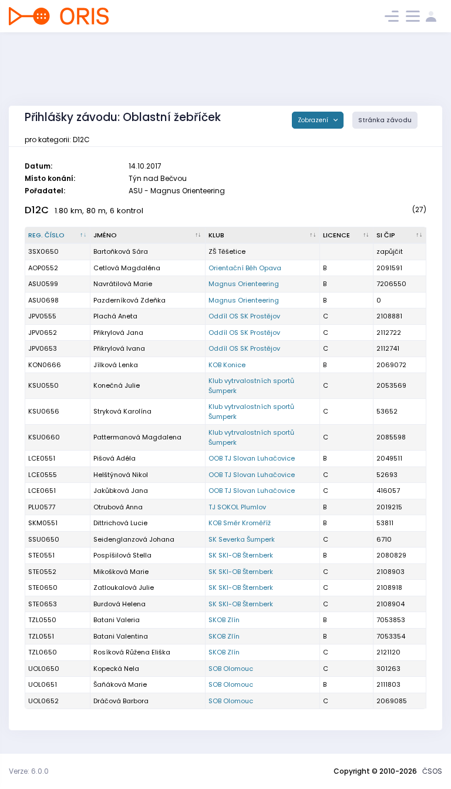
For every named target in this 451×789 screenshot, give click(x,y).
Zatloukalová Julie (123, 587)
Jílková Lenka (115, 365)
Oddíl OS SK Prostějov (244, 316)
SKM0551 (43, 523)
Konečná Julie (116, 385)
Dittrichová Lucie (120, 523)
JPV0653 (42, 348)
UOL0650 (43, 668)
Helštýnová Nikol (120, 474)
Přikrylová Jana (118, 332)
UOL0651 (42, 684)
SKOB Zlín (224, 620)
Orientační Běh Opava (244, 268)
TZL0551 (41, 636)
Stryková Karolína (122, 411)
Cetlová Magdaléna (126, 268)
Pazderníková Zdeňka (129, 300)
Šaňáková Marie (120, 684)
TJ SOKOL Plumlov (237, 507)
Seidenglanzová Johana (133, 539)
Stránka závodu (385, 120)
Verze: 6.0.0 (29, 771)
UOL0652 (43, 701)
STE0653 (42, 604)
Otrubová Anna (118, 507)
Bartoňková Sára (120, 251)
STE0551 (41, 555)
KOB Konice (226, 365)
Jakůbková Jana (120, 490)
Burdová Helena (119, 604)
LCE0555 (42, 474)
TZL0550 (42, 620)
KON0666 (44, 365)
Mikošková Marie (121, 571)
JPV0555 (42, 316)
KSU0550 (43, 385)
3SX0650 (43, 251)
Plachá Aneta (115, 316)
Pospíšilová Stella (122, 555)
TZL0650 (42, 652)
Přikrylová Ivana (119, 348)
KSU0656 (43, 411)
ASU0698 (43, 300)
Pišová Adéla (114, 458)
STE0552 (42, 571)
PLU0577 (41, 507)
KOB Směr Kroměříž (239, 523)
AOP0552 (43, 268)
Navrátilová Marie (122, 283)
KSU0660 (44, 437)
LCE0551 (41, 458)
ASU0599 (43, 283)
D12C (37, 210)
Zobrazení (314, 120)
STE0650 (43, 587)
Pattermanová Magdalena (137, 437)
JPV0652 (42, 332)
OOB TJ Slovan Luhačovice (251, 458)
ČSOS (432, 771)
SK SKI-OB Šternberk (240, 555)
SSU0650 (43, 539)
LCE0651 (42, 490)
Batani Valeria (116, 620)
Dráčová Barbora (121, 701)
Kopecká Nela (116, 668)
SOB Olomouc (230, 668)
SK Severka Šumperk (241, 539)
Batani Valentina (120, 636)
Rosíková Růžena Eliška (131, 652)
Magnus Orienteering (243, 283)
